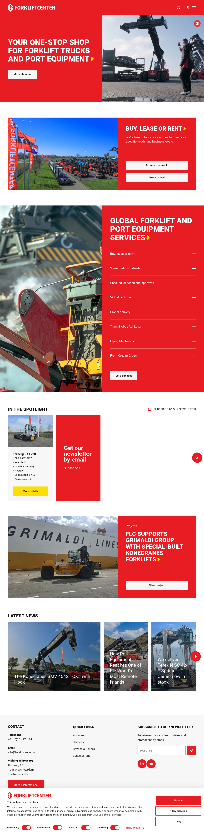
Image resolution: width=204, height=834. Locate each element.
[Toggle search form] (178, 7)
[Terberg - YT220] (30, 431)
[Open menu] (194, 7)
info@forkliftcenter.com (22, 752)
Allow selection (178, 811)
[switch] (57, 827)
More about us (22, 74)
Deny (178, 821)
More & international (26, 784)
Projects (131, 526)
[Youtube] (151, 763)
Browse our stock (157, 165)
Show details (133, 827)
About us (78, 735)
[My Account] (187, 7)
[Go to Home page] (31, 8)
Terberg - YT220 (24, 454)
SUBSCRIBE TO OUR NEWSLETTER (175, 409)
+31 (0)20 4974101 (20, 739)
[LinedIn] (142, 763)
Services (78, 742)
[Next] (197, 458)
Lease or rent (157, 177)
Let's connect (124, 375)
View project (156, 585)
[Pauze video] (197, 23)
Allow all (178, 800)
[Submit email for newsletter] (191, 750)
